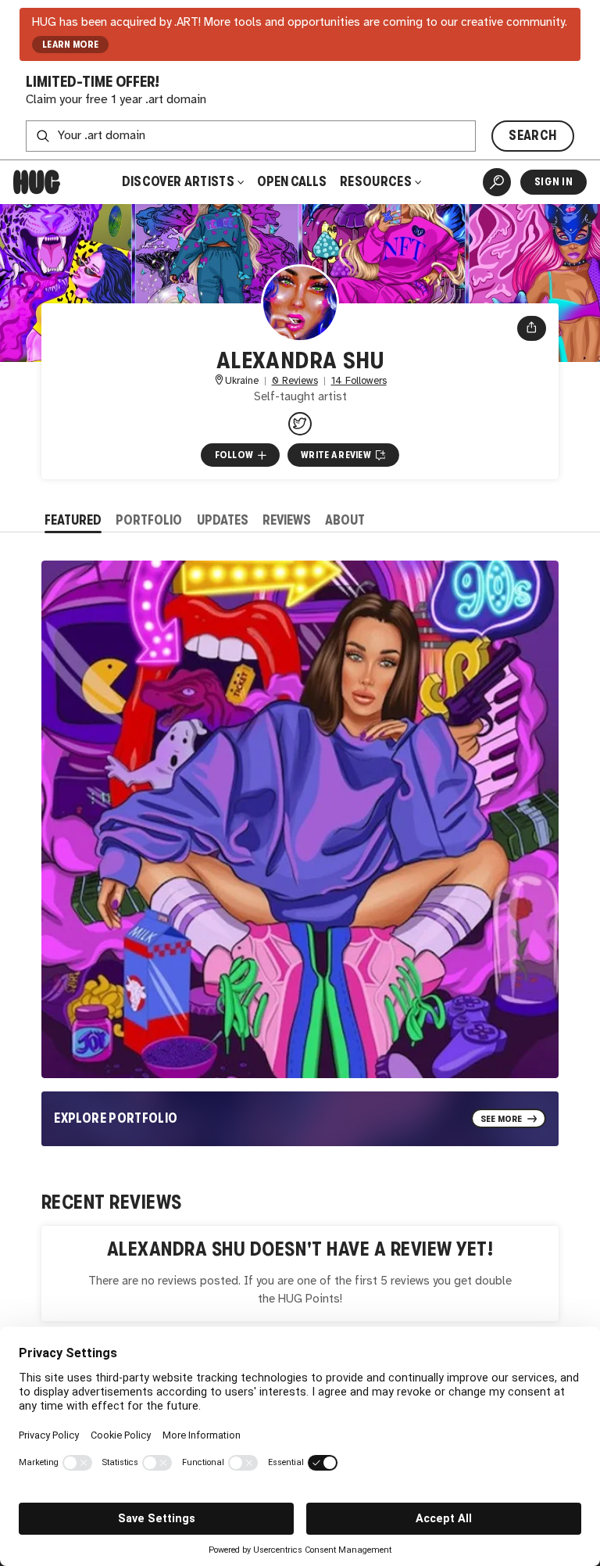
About (345, 520)
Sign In (553, 182)
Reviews (286, 520)
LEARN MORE (70, 44)
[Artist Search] (497, 182)
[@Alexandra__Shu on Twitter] (300, 423)
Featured (73, 520)
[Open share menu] (531, 328)
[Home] (36, 182)
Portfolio (149, 520)
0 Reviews (295, 381)
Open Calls (292, 181)
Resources (377, 181)
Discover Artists (178, 181)
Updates (222, 520)
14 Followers (359, 381)
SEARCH (532, 135)
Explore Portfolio (115, 1118)
